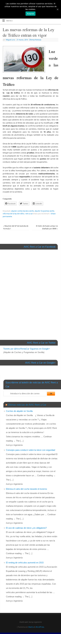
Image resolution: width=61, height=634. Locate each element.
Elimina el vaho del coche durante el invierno (26, 489)
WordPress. (40, 627)
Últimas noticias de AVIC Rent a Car (27, 404)
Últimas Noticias (35, 40)
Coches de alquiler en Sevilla (19, 411)
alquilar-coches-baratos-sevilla (22, 211)
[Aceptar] (57, 9)
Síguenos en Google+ (40, 349)
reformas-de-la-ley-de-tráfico (13, 214)
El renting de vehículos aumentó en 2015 (25, 562)
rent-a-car (28, 214)
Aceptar (30, 13)
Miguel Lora (10, 40)
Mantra (31, 627)
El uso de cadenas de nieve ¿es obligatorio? (26, 528)
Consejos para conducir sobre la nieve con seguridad (30, 450)
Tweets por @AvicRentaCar (16, 349)
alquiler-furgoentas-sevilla (44, 211)
